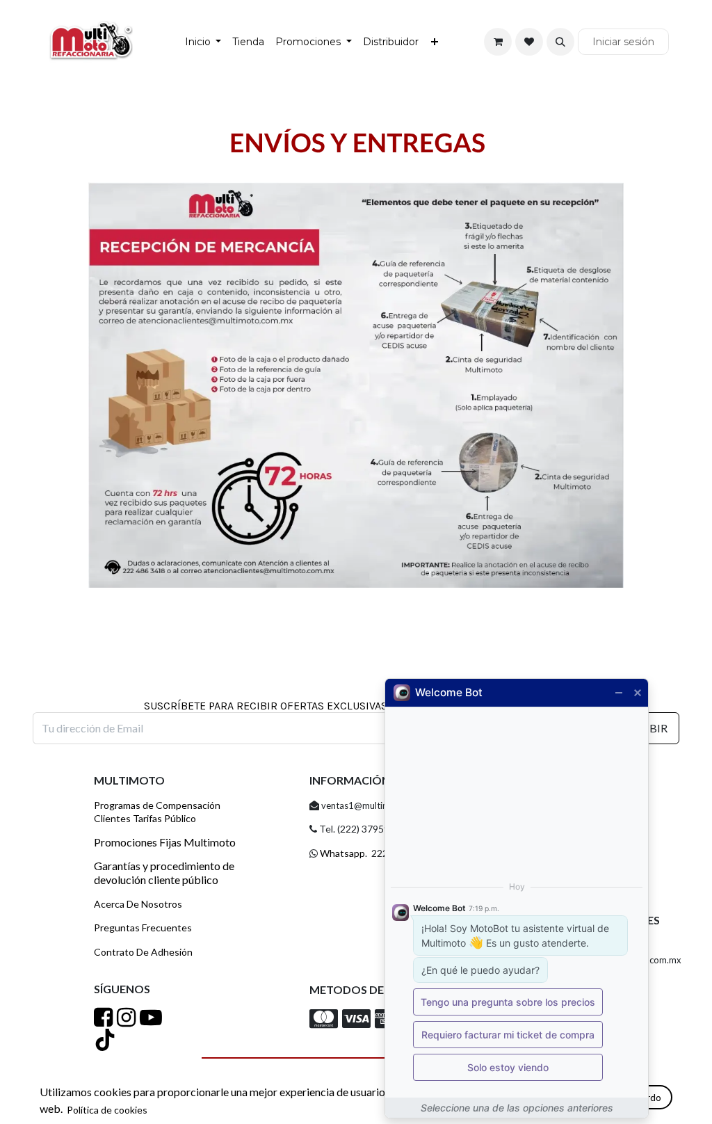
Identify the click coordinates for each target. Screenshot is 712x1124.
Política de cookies (107, 1110)
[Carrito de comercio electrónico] (498, 42)
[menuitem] (203, 42)
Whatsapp (341, 853)
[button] (560, 42)
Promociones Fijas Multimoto (165, 842)
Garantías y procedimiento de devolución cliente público (164, 872)
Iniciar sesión (623, 41)
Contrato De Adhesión (143, 952)
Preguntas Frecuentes (143, 927)
